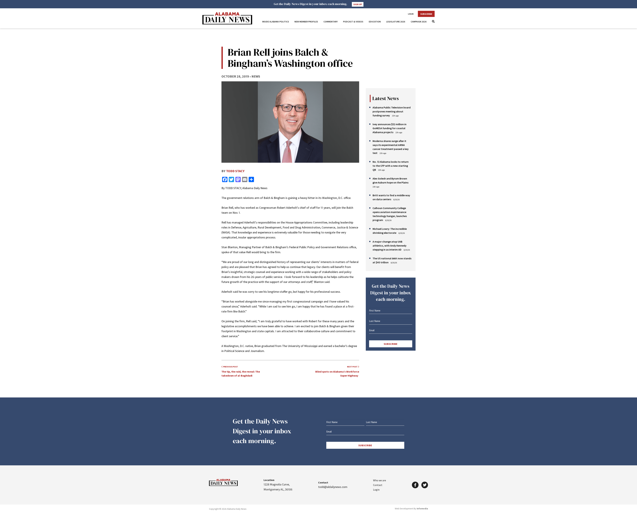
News (255, 76)
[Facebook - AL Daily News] (415, 485)
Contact (377, 485)
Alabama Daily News (227, 18)
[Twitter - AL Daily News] (424, 485)
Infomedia (422, 508)
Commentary (330, 21)
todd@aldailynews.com (332, 487)
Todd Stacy (235, 171)
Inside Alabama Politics (275, 21)
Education (375, 21)
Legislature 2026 (395, 21)
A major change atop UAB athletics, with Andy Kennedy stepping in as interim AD (389, 245)
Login (411, 14)
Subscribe (426, 13)
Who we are (379, 480)
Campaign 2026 (419, 21)
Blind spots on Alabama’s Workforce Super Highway (337, 371)
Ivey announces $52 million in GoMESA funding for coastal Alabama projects (389, 128)
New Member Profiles (306, 21)
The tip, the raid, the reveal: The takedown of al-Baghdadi (240, 371)
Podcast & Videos (353, 21)
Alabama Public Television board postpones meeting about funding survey (392, 111)
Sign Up (357, 4)
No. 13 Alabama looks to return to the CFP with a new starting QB (391, 165)
